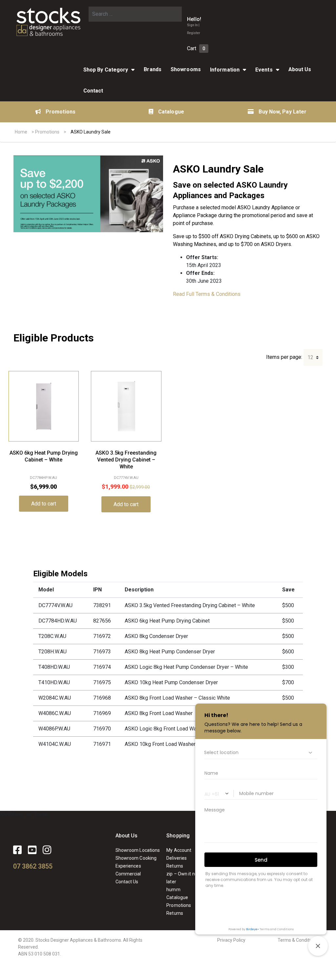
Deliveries (176, 858)
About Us (127, 835)
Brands (152, 69)
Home (21, 131)
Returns (174, 866)
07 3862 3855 (32, 866)
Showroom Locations (138, 850)
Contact (93, 91)
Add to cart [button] (43, 504)
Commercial (128, 873)
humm (173, 889)
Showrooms (186, 69)
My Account (178, 850)
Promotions (60, 112)
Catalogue (171, 112)
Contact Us (127, 881)
